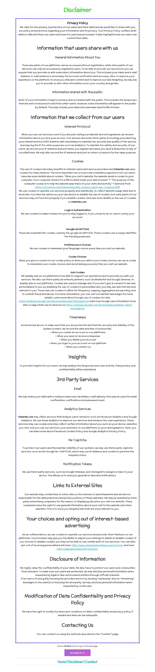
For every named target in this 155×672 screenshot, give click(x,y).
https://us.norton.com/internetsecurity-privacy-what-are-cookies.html (77, 187)
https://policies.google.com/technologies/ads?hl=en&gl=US (53, 301)
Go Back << (77, 652)
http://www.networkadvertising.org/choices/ (97, 545)
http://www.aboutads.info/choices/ (77, 549)
